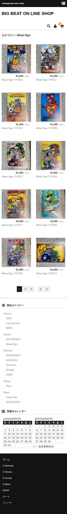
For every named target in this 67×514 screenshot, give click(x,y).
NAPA (9, 328)
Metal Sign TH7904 (12, 273)
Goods (7, 334)
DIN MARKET (13, 339)
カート (6, 496)
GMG (9, 318)
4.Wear (6, 484)
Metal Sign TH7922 (12, 79)
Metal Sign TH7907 (12, 176)
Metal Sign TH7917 (12, 225)
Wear (6, 392)
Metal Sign (12, 344)
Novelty (10, 369)
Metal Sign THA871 (46, 273)
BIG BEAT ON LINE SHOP (28, 13)
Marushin (11, 365)
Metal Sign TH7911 (46, 79)
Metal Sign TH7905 (46, 225)
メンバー (7, 502)
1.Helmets (8, 465)
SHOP (6, 490)
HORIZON (11, 360)
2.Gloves (7, 471)
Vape (9, 386)
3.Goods (7, 478)
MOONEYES (13, 402)
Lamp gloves (13, 323)
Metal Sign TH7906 (46, 176)
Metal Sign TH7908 (46, 128)
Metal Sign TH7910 (12, 128)
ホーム (6, 459)
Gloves (7, 313)
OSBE (9, 374)
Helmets (7, 350)
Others (7, 381)
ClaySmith (11, 397)
